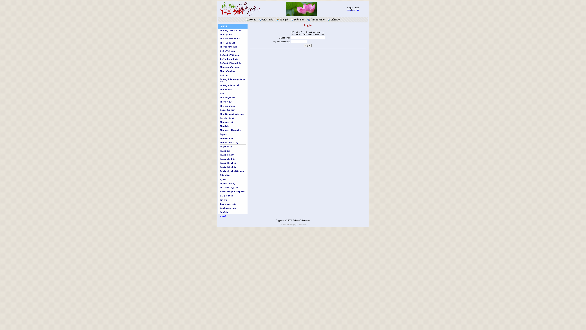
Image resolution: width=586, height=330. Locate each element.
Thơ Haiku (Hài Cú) (229, 142)
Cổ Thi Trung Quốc (229, 59)
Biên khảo (225, 175)
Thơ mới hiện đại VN (230, 39)
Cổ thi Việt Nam (227, 51)
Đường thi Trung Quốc (230, 63)
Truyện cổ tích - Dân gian (232, 171)
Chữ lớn (223, 216)
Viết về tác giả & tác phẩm (232, 192)
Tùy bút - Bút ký (227, 183)
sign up (355, 10)
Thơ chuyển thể (227, 98)
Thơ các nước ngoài (229, 67)
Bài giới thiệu (226, 196)
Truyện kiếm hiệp (228, 167)
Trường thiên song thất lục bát (232, 80)
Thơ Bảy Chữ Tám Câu (231, 30)
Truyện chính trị (227, 159)
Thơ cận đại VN (227, 43)
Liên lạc (335, 19)
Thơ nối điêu (226, 89)
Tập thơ (223, 134)
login (349, 10)
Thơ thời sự (225, 102)
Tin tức (223, 200)
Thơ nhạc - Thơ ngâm (230, 130)
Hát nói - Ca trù (227, 118)
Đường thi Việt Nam (229, 55)
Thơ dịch (224, 126)
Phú (222, 94)
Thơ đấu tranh (226, 138)
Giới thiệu (267, 19)
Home (252, 19)
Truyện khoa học (228, 163)
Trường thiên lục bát (229, 85)
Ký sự (223, 179)
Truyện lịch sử (227, 155)
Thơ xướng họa (227, 71)
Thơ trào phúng (227, 106)
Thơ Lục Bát (226, 34)
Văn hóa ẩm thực (228, 208)
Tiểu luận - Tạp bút (229, 187)
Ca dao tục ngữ (227, 110)
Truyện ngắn (226, 147)
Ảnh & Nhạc (317, 19)
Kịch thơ (224, 75)
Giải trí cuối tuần (228, 204)
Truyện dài (225, 151)
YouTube (224, 212)
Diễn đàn (298, 19)
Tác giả (283, 19)
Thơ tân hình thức (228, 47)
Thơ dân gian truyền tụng (232, 114)
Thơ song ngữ (227, 122)
